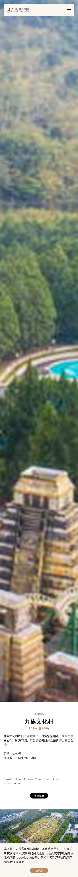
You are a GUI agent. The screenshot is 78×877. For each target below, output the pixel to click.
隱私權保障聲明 (14, 862)
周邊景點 (39, 714)
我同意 (39, 870)
